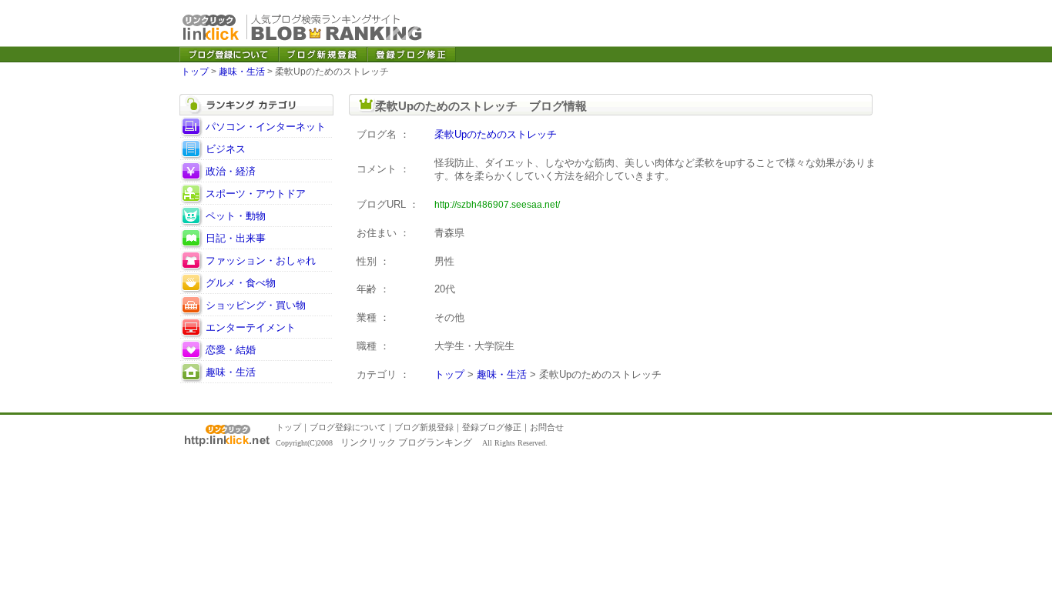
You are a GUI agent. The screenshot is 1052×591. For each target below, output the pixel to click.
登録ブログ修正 (491, 427)
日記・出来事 (236, 238)
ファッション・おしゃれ (261, 260)
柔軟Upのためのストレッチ (495, 134)
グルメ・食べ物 (241, 283)
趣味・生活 (242, 71)
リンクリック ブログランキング (406, 442)
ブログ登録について (348, 427)
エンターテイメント (251, 327)
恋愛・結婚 (231, 350)
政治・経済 (231, 171)
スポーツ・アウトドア (256, 193)
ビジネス (226, 149)
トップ (195, 71)
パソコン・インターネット (266, 126)
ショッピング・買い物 (256, 305)
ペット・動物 (236, 216)
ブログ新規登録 (424, 427)
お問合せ (547, 427)
